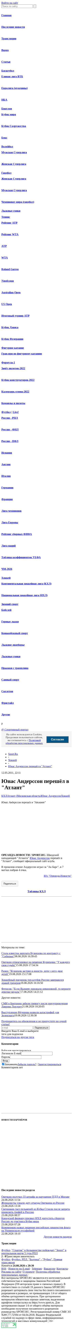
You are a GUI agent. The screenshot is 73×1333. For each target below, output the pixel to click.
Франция (7, 499)
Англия (6, 464)
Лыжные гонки (10, 210)
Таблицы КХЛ (37, 891)
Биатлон (6, 108)
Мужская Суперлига (14, 152)
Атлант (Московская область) (24, 795)
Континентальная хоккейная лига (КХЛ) (26, 583)
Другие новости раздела (58, 1236)
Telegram (37, 1268)
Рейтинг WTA (10, 234)
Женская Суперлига (13, 164)
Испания (6, 452)
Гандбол (6, 172)
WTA (4, 257)
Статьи (5, 61)
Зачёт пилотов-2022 (13, 368)
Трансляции (8, 38)
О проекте (28, 1271)
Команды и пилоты (13, 403)
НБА (4, 99)
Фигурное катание (12, 347)
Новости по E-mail (19, 1268)
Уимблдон (7, 280)
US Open (6, 304)
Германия (7, 487)
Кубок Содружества (13, 126)
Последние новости (13, 26)
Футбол (6, 412)
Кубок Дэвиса (9, 327)
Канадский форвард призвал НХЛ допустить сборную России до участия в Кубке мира (33, 1220)
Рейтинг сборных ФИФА (16, 534)
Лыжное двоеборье (13, 644)
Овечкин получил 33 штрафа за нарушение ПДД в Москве (35, 1196)
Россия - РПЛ (9, 417)
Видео (5, 50)
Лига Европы (9, 522)
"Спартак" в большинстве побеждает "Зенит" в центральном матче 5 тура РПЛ (33, 1252)
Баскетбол (7, 70)
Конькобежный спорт (14, 633)
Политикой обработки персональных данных (24, 742)
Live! (16, 412)
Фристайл (7, 702)
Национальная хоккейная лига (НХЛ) (24, 595)
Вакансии (49, 1268)
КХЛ (4, 795)
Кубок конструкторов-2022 (17, 379)
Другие (5, 714)
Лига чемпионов (11, 510)
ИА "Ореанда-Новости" (58, 875)
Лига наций (8, 545)
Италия (6, 476)
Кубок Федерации (12, 338)
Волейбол (7, 146)
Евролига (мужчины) (14, 88)
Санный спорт (10, 679)
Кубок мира (8, 114)
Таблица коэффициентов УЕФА (21, 557)
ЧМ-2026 (6, 568)
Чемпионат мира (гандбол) (17, 201)
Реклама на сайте (11, 1271)
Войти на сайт (9, 2)
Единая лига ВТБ (12, 76)
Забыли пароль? (27, 1064)
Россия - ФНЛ (10, 429)
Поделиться (10, 883)
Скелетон (7, 691)
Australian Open (11, 292)
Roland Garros (10, 269)
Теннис (5, 216)
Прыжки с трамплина (14, 668)
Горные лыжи (10, 621)
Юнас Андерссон (51, 795)
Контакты (62, 1268)
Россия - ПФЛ (9, 441)
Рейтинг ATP (9, 222)
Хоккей (6, 577)
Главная (6, 15)
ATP (4, 246)
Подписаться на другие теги (17, 1037)
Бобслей (6, 609)
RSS (3, 1268)
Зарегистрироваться (49, 1064)
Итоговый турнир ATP (15, 315)
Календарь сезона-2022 (15, 391)
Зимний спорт (9, 604)
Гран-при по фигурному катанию (21, 353)
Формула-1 (8, 362)
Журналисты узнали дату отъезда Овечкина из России (32, 1202)
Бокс (4, 137)
